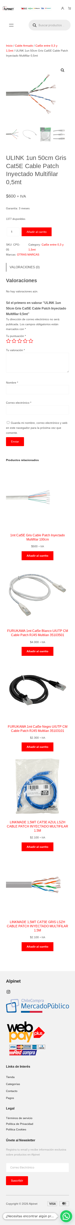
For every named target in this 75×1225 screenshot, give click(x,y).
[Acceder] (62, 8)
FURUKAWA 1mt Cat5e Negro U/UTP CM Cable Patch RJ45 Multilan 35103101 (37, 728)
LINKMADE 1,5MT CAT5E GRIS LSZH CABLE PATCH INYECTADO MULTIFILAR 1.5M (37, 926)
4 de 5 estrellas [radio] (25, 341)
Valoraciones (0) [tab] (25, 267)
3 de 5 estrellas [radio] (19, 341)
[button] (62, 70)
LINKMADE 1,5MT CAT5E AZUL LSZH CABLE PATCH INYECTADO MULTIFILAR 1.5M (37, 826)
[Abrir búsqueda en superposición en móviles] (50, 25)
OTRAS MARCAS (28, 254)
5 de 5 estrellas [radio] (30, 341)
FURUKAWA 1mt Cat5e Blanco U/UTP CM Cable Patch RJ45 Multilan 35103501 (37, 633)
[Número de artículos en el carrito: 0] (69, 8)
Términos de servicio (19, 1118)
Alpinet (13, 981)
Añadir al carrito (37, 231)
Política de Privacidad (19, 1123)
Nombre (12, 382)
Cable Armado (24, 45)
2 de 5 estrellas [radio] (14, 341)
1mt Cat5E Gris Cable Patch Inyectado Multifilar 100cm (37, 537)
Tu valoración (15, 350)
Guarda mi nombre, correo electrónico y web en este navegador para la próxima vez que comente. (36, 427)
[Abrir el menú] (11, 25)
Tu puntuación (16, 336)
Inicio (9, 45)
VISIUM (32, 1214)
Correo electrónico (18, 402)
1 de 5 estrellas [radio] (8, 341)
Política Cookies (16, 1129)
